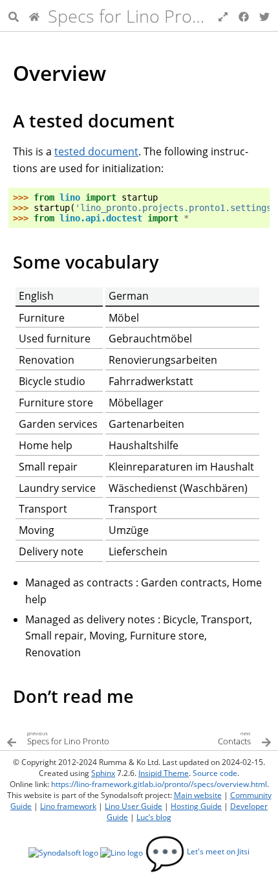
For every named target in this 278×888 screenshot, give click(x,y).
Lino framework (68, 806)
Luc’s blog (153, 817)
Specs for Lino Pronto (133, 16)
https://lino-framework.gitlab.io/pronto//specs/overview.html (159, 784)
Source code (215, 773)
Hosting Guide (196, 806)
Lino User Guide (133, 806)
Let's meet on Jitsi (197, 851)
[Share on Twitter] (264, 15)
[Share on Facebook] (243, 15)
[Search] (13, 15)
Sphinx (103, 773)
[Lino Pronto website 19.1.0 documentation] (34, 15)
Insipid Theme (163, 773)
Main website (198, 795)
